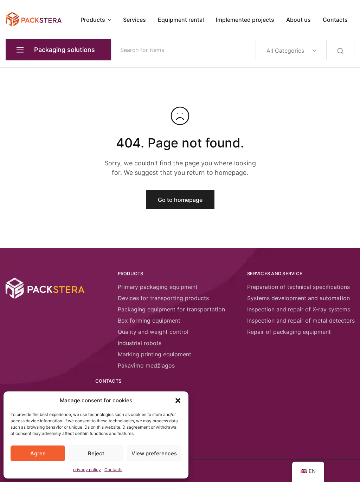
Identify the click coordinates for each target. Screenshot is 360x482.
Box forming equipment (149, 320)
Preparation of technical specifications (298, 286)
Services (134, 19)
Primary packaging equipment (158, 286)
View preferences (154, 453)
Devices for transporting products (163, 298)
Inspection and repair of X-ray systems (298, 309)
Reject (96, 453)
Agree (38, 453)
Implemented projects (245, 19)
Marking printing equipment (154, 354)
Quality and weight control (153, 331)
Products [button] (93, 19)
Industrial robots (139, 342)
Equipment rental (181, 19)
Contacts (113, 469)
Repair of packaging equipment (289, 331)
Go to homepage (180, 199)
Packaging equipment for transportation (171, 309)
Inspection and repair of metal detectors (301, 320)
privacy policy (87, 469)
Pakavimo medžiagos (146, 365)
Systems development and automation (298, 298)
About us (298, 19)
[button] (177, 400)
